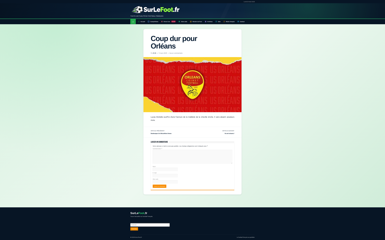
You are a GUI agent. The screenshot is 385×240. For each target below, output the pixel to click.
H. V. (154, 53)
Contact (242, 21)
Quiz (219, 21)
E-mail (155, 173)
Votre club (184, 21)
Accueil (143, 21)
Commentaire (157, 148)
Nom (154, 166)
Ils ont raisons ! (228, 132)
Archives (210, 21)
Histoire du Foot (197, 21)
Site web (155, 179)
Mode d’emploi (230, 21)
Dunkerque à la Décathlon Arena (161, 132)
